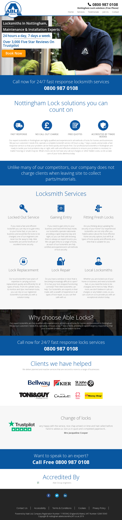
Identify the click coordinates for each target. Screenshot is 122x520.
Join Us (105, 11)
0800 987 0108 (72, 462)
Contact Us (22, 508)
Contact (115, 11)
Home (71, 11)
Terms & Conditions (61, 508)
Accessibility (40, 508)
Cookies (82, 508)
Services (81, 11)
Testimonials (93, 11)
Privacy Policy (99, 508)
